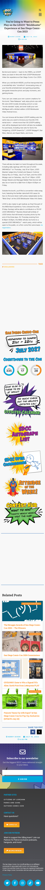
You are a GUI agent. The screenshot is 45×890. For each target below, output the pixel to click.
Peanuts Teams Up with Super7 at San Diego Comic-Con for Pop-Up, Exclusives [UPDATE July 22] (21, 715)
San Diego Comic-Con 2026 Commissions (22, 655)
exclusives (9, 267)
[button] (40, 10)
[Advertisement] (22, 4)
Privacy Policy (7, 875)
